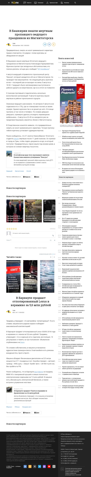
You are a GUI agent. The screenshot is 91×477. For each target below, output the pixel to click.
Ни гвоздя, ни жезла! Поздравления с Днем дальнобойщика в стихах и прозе (72, 205)
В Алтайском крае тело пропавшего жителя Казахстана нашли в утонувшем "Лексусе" (31, 156)
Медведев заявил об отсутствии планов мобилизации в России (72, 198)
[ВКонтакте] (49, 44)
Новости (29, 2)
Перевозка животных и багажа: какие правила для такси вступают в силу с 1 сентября (72, 237)
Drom (22, 342)
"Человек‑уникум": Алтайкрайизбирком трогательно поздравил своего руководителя (73, 151)
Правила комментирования (72, 471)
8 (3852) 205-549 (67, 460)
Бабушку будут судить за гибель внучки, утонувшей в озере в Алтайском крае (47, 280)
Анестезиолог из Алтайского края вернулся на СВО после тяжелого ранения (73, 71)
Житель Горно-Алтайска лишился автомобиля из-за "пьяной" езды (73, 292)
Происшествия (54, 2)
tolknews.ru (68, 434)
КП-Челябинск (43, 69)
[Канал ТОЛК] (37, 176)
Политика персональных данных (73, 468)
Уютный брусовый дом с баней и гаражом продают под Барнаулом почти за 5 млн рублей (73, 79)
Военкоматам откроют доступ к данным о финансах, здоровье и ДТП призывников (72, 353)
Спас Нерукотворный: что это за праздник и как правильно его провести (72, 212)
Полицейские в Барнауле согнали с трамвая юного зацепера (73, 373)
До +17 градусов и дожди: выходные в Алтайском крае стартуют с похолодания (71, 220)
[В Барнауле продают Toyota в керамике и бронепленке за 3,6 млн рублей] (9, 395)
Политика (66, 2)
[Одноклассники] (53, 44)
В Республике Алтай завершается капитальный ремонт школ (73, 319)
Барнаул (9, 407)
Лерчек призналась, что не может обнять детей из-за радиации (73, 367)
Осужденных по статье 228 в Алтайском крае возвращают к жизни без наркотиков (72, 285)
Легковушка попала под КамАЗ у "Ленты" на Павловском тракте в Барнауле (30, 281)
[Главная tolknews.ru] (15, 3)
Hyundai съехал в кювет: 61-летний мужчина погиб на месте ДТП (73, 258)
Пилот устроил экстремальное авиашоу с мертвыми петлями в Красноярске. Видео (72, 338)
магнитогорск (19, 171)
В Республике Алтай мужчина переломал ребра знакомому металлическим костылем (72, 278)
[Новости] (26, 176)
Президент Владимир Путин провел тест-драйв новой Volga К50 (73, 131)
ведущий (9, 171)
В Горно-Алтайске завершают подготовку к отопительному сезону (71, 331)
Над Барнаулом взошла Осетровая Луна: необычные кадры (73, 158)
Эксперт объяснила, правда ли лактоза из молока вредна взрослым (72, 252)
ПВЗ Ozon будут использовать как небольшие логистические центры (73, 163)
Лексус (17, 407)
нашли (16, 139)
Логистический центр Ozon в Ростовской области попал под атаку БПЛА (72, 144)
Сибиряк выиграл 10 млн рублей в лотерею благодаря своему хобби (73, 386)
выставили (38, 372)
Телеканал (40, 2)
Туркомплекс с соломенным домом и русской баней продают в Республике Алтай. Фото (73, 380)
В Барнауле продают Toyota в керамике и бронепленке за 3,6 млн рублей (30, 392)
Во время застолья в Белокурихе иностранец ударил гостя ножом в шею (13, 282)
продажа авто (26, 407)
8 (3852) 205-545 (67, 458)
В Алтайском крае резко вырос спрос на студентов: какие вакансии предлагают (72, 361)
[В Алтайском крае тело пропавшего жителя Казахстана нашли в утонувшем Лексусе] (9, 159)
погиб (29, 171)
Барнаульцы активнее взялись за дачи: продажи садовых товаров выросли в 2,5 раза (73, 346)
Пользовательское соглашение (73, 470)
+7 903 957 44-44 (67, 454)
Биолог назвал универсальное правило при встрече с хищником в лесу (73, 64)
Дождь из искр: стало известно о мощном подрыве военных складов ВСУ (72, 184)
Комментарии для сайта (47, 254)
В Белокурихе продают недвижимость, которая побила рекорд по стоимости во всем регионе (72, 228)
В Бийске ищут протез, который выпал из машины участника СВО (73, 137)
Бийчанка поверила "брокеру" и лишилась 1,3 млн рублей (72, 324)
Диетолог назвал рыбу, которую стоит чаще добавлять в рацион (72, 264)
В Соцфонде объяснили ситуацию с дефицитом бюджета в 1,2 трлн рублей (73, 312)
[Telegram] (44, 44)
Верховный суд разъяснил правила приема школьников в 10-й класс (73, 270)
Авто (14, 312)
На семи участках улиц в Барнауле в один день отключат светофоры (73, 305)
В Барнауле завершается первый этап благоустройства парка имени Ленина (72, 299)
